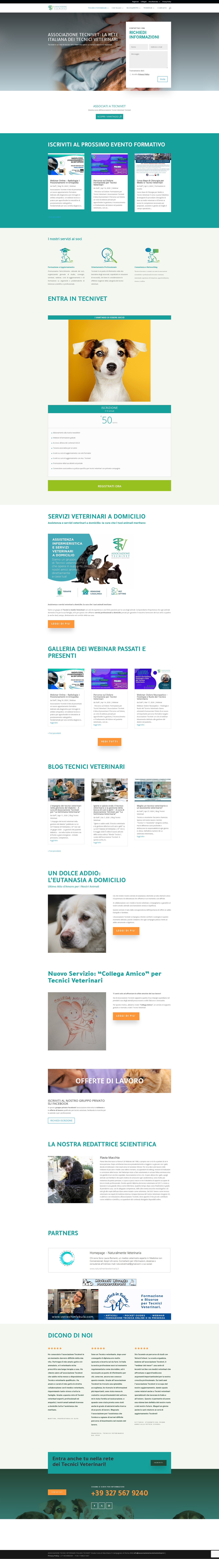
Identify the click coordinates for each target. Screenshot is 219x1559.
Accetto (140, 74)
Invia (162, 79)
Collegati (144, 2)
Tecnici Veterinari (97, 8)
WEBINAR (148, 8)
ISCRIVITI (158, 1463)
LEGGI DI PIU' (61, 624)
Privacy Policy (166, 2)
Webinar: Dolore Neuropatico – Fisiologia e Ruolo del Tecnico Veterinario (152, 696)
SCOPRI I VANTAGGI (108, 116)
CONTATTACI (57, 1492)
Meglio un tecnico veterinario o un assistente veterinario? (152, 806)
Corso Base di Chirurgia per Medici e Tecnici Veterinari (150, 181)
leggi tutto (54, 723)
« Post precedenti (54, 217)
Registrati (135, 2)
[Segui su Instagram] (109, 1506)
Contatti (162, 8)
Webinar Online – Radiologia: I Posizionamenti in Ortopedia (65, 181)
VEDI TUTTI (109, 742)
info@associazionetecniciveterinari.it (149, 1553)
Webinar (73, 186)
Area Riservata (153, 2)
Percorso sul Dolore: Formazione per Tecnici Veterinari (105, 182)
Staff (54, 186)
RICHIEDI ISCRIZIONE (61, 1120)
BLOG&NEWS (132, 8)
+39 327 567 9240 (119, 1494)
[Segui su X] (102, 1506)
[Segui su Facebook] (94, 1506)
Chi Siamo (116, 8)
